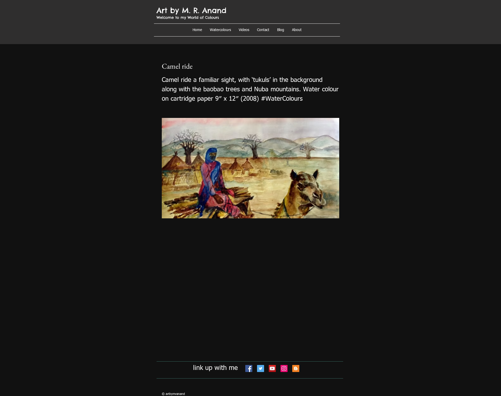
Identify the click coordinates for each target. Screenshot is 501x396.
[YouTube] (272, 368)
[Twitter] (260, 368)
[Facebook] (248, 368)
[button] (297, 30)
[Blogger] (295, 368)
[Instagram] (284, 368)
